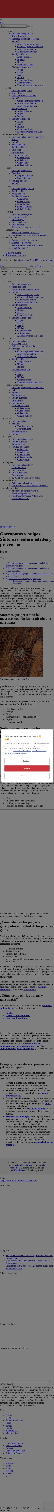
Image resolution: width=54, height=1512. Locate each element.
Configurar (27, 761)
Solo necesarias (27, 776)
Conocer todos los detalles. (22, 751)
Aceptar (27, 768)
